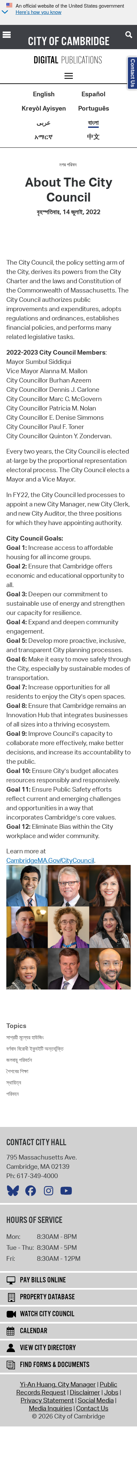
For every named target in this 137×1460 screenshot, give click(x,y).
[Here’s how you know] (4, 12)
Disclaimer (85, 1392)
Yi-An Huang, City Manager (58, 1384)
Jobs (111, 1392)
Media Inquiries (50, 1408)
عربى (44, 123)
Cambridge (85, 42)
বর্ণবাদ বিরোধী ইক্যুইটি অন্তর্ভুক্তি (35, 1048)
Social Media (96, 1400)
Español (93, 94)
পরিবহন (12, 1093)
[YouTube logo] (68, 1192)
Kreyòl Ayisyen (44, 108)
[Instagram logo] (50, 1192)
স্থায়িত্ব (13, 1082)
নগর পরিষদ (67, 165)
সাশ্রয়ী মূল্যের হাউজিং (25, 1037)
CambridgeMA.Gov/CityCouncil (50, 860)
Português (93, 108)
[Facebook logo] (32, 1192)
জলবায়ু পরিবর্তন (19, 1060)
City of (43, 42)
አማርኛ (44, 137)
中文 (93, 136)
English (44, 94)
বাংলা (93, 123)
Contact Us (92, 1408)
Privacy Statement (47, 1400)
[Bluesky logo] (14, 1192)
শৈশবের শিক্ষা (17, 1071)
